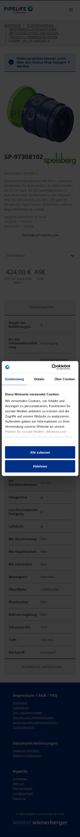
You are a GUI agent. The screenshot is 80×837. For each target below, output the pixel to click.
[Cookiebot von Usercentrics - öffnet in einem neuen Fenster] (57, 367)
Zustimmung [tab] (14, 379)
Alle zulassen (40, 452)
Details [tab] (39, 379)
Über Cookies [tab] (65, 379)
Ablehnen (40, 466)
